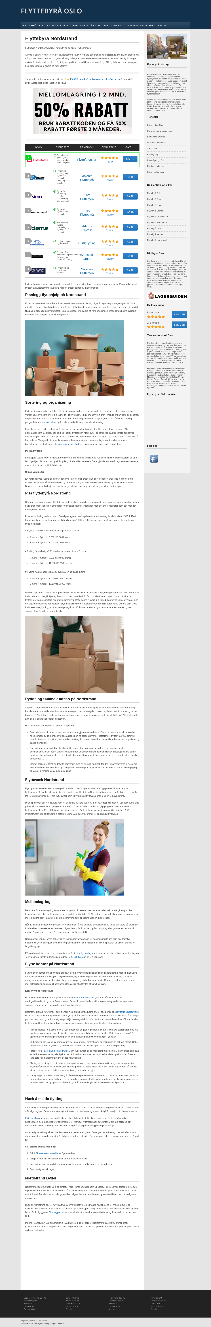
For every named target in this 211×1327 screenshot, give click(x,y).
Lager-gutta (153, 312)
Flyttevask (152, 131)
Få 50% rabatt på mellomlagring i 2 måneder (93, 79)
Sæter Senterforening (84, 997)
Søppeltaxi (152, 148)
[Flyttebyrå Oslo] (51, 18)
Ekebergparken (56, 1212)
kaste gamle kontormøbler (56, 1050)
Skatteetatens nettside (47, 1153)
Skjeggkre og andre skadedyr (68, 444)
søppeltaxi (51, 422)
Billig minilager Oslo (28, 1321)
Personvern (42, 1321)
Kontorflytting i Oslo (156, 160)
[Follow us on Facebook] (154, 462)
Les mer (179, 314)
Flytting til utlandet (155, 166)
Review (109, 161)
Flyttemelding (32, 1118)
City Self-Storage (77, 957)
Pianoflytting (152, 154)
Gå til (130, 159)
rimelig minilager (85, 953)
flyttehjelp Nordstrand (128, 1011)
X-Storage (153, 322)
